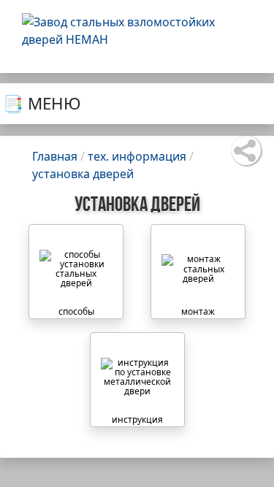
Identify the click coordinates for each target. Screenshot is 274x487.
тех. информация (137, 156)
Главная (54, 156)
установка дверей (83, 174)
